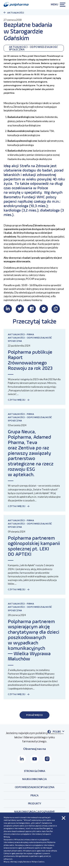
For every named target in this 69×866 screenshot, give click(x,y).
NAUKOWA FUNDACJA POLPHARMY (34, 811)
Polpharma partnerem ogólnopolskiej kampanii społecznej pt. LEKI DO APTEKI (34, 546)
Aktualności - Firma (21, 334)
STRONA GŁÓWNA (34, 771)
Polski (58, 731)
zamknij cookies (63, 818)
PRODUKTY (34, 803)
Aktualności (15, 12)
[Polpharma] (17, 5)
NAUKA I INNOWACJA (34, 779)
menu (54, 4)
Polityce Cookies (38, 862)
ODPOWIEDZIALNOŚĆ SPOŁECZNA (34, 787)
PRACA (34, 795)
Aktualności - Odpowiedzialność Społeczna (33, 48)
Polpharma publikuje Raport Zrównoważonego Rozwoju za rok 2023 (30, 360)
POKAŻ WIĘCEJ (34, 715)
